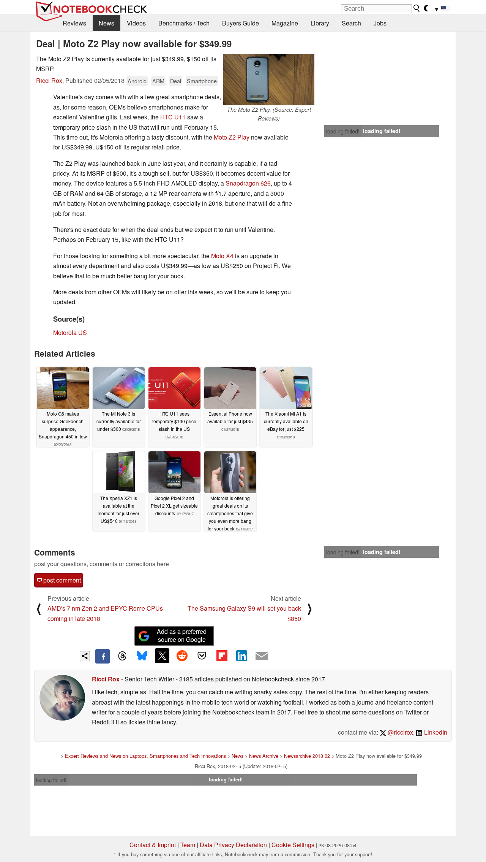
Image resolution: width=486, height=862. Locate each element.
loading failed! (343, 131)
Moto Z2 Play (231, 137)
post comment (61, 580)
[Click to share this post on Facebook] (102, 656)
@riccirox (399, 732)
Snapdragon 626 (248, 183)
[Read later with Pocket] (202, 655)
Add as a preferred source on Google (182, 635)
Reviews (74, 23)
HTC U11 (173, 117)
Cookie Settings (292, 844)
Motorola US (70, 332)
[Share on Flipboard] (222, 655)
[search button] (416, 8)
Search (351, 23)
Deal (175, 81)
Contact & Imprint (152, 844)
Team (187, 844)
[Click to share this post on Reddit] (182, 655)
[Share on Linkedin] (241, 655)
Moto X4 (222, 255)
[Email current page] (261, 656)
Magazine (284, 23)
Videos (136, 23)
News (106, 23)
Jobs (380, 23)
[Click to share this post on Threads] (122, 656)
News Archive (263, 755)
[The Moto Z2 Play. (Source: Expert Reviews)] (268, 79)
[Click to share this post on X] (162, 655)
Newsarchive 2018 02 (307, 755)
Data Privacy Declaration (233, 844)
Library (320, 23)
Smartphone (202, 81)
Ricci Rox (49, 80)
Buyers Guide (240, 23)
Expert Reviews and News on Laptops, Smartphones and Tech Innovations (145, 755)
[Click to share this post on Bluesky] (142, 656)
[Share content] (85, 656)
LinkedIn (435, 732)
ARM (158, 81)
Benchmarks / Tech (184, 23)
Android (137, 81)
